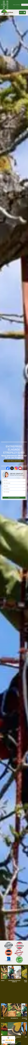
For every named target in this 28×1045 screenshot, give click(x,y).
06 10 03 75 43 (6, 4)
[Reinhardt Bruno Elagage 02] (7, 13)
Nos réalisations (14, 461)
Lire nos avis (8, 1042)
